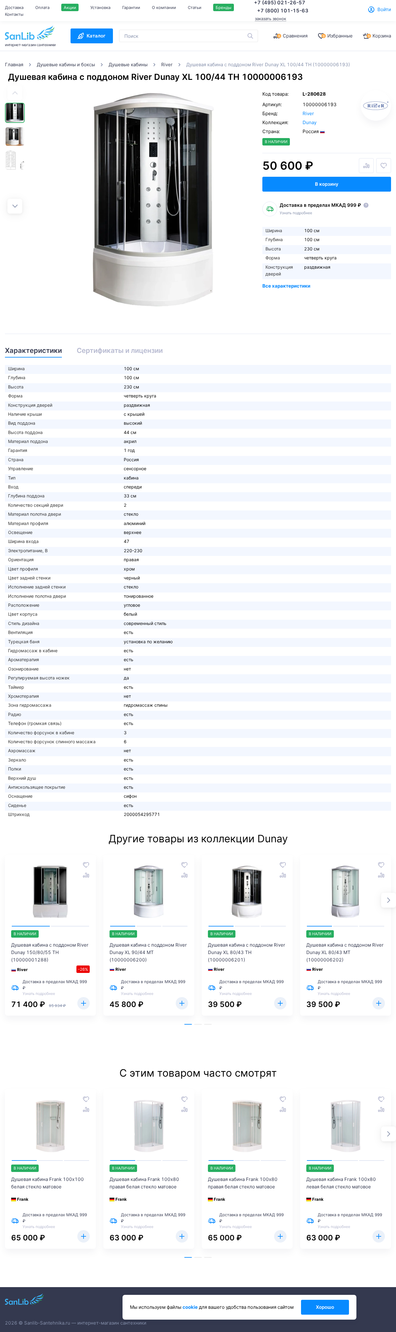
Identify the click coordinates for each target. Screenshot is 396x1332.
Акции (70, 7)
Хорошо (325, 1307)
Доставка (14, 7)
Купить (83, 1003)
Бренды (223, 7)
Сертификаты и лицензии (120, 350)
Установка (100, 7)
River (308, 113)
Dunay (309, 122)
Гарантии (131, 7)
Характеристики (33, 350)
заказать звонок (270, 18)
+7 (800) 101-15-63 (282, 10)
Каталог (96, 36)
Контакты (14, 14)
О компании (164, 7)
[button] (14, 206)
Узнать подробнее (296, 212)
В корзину (326, 184)
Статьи (194, 7)
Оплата (42, 7)
